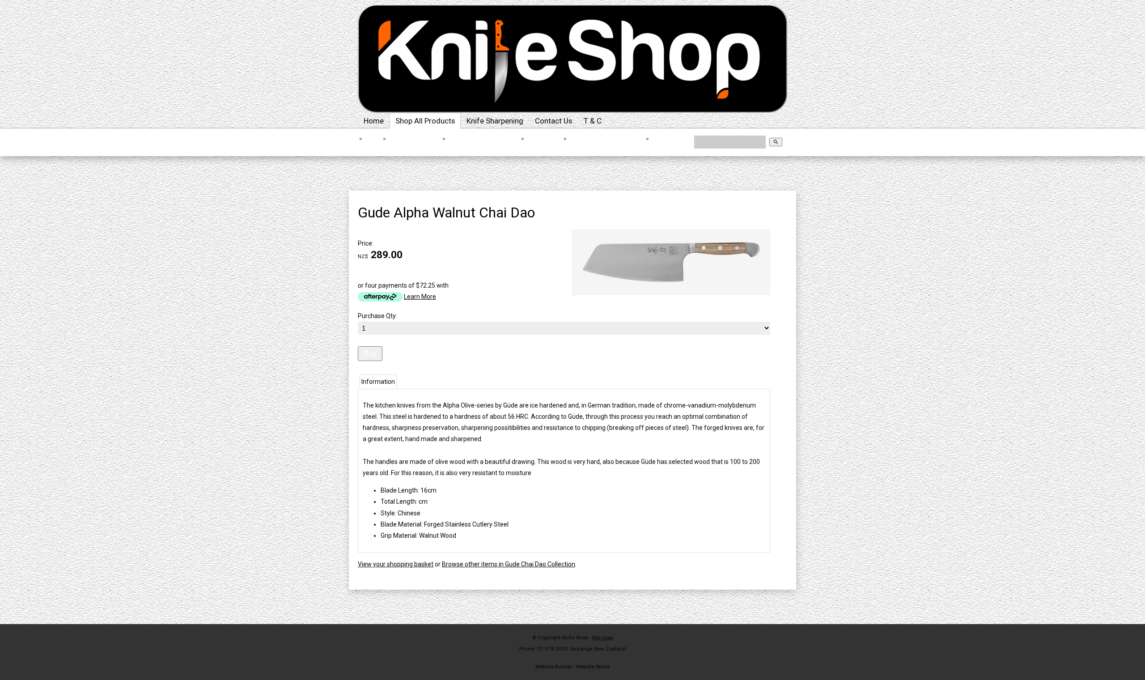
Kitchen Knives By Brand (483, 139)
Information (378, 381)
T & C (593, 120)
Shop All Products (425, 120)
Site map (602, 637)
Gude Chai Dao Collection (606, 139)
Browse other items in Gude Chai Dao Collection (508, 564)
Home (374, 120)
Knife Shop (575, 637)
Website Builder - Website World (572, 666)
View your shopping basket (395, 564)
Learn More (420, 296)
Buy (370, 353)
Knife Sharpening (494, 120)
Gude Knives (544, 139)
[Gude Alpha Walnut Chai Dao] (671, 293)
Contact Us (553, 120)
